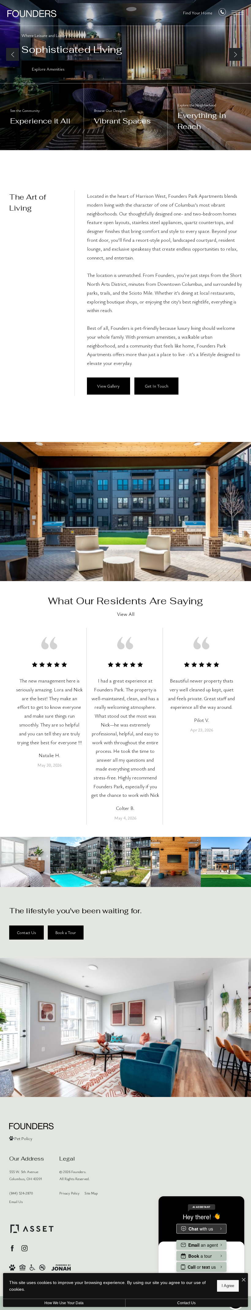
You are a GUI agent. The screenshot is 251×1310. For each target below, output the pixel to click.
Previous (12, 54)
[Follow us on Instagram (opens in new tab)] (24, 1248)
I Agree (228, 1285)
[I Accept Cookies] (243, 1279)
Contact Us (186, 1303)
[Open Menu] (237, 13)
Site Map (91, 1192)
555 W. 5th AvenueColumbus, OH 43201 (25, 1175)
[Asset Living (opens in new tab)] (31, 1229)
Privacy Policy (69, 1192)
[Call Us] (222, 13)
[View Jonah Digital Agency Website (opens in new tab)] (61, 1267)
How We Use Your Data (64, 1303)
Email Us (16, 1201)
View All (125, 614)
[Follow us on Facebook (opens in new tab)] (12, 1248)
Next (235, 54)
